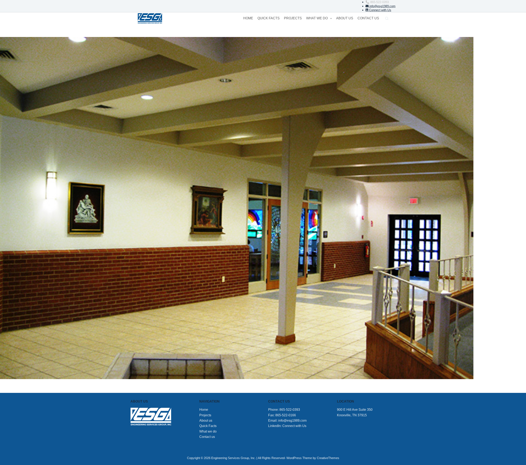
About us (344, 18)
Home (248, 18)
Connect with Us (379, 10)
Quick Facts (268, 18)
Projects (293, 18)
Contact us (368, 18)
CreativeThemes (328, 458)
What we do (317, 18)
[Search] (386, 18)
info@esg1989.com (382, 6)
